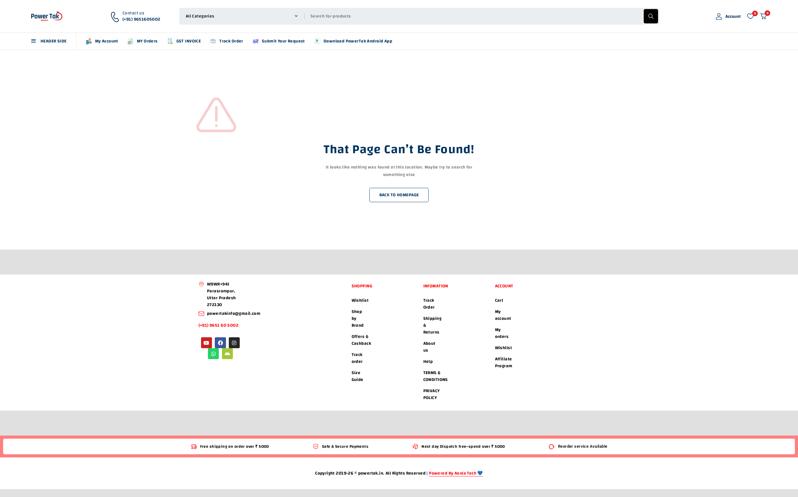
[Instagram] (234, 342)
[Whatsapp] (213, 353)
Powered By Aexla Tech (453, 473)
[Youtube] (206, 342)
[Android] (227, 353)
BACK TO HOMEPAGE (399, 195)
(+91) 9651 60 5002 (219, 325)
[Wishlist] (750, 16)
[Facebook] (220, 342)
